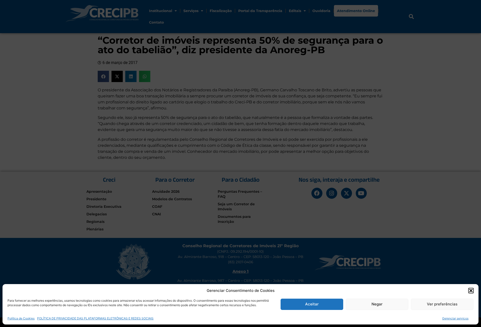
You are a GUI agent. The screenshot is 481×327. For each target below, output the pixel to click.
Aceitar (312, 304)
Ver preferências (442, 304)
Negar (377, 304)
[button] (470, 290)
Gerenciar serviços (455, 318)
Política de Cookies (21, 318)
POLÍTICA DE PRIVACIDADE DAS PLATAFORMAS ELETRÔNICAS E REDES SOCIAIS (95, 318)
